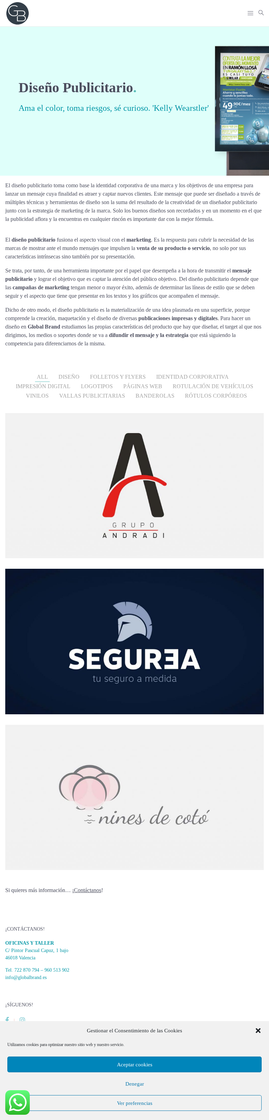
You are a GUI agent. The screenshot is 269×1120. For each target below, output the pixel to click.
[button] (258, 1030)
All (42, 377)
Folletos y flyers (118, 377)
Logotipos (97, 386)
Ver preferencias (134, 1103)
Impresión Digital (43, 386)
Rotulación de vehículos (213, 386)
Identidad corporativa (192, 377)
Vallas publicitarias (92, 396)
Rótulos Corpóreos (216, 396)
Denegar (134, 1084)
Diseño (69, 377)
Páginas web (142, 386)
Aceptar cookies (134, 1064)
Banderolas (155, 396)
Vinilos (37, 396)
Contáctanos (87, 890)
